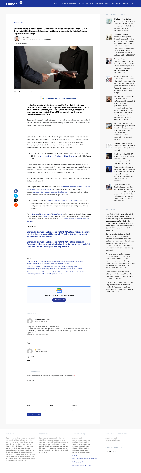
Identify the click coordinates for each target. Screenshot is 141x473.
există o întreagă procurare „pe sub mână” (63, 200)
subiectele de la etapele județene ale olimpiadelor (51, 192)
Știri (55, 3)
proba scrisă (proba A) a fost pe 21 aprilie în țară (58, 156)
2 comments (47, 39)
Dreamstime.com (32, 92)
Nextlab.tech (109, 3)
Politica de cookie (77, 462)
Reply (28, 343)
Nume (29, 405)
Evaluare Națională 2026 (68, 3)
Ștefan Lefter (25, 37)
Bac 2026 (82, 3)
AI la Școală (99, 3)
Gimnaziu (16, 22)
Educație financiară (122, 3)
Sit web (74, 405)
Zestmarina (22, 92)
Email (52, 405)
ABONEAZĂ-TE (59, 300)
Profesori (89, 3)
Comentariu (31, 380)
